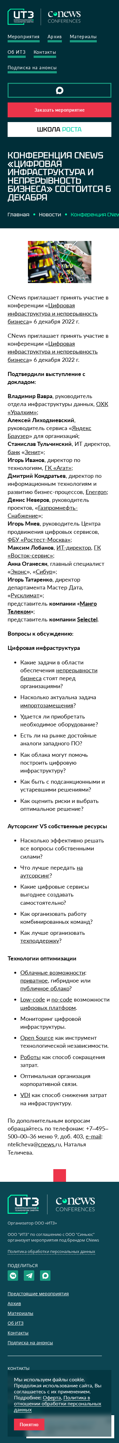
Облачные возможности (52, 972)
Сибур (44, 571)
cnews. (47, 1144)
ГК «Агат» (58, 467)
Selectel (87, 619)
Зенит (32, 451)
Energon (96, 491)
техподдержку (39, 940)
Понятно (29, 1424)
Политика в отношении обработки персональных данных (57, 1403)
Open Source (37, 1037)
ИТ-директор (73, 547)
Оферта (52, 1397)
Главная (18, 214)
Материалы (83, 36)
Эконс (19, 571)
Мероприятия (24, 36)
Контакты (45, 52)
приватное (34, 980)
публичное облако (44, 988)
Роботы (30, 1056)
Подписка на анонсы (32, 67)
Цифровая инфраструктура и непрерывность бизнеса (53, 313)
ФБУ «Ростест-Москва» (39, 539)
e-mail (93, 1136)
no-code (61, 999)
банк (14, 451)
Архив (55, 36)
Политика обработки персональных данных (51, 1251)
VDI (25, 1094)
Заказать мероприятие (59, 110)
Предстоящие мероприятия (38, 1294)
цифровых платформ (48, 1007)
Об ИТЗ (17, 52)
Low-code (32, 999)
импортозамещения (46, 705)
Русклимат (25, 595)
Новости (50, 214)
